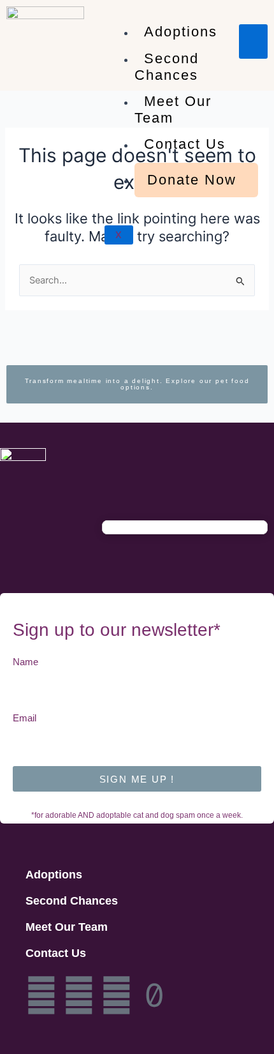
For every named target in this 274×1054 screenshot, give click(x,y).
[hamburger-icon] (253, 41)
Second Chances (166, 66)
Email (24, 718)
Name (25, 662)
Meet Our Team (173, 109)
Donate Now (191, 180)
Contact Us (185, 144)
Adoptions (180, 32)
